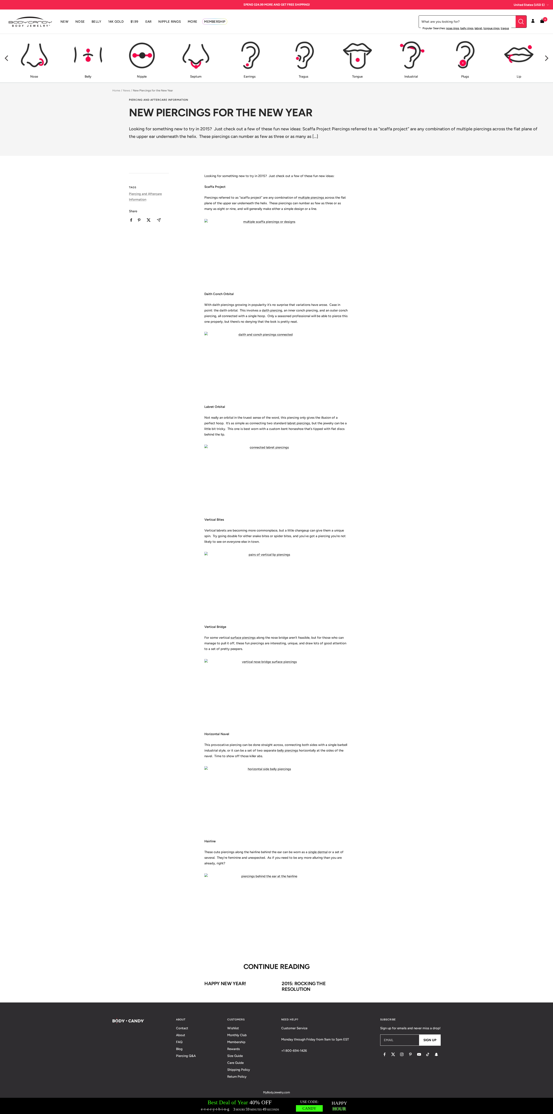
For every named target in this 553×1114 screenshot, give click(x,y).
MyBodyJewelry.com (276, 1092)
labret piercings (298, 423)
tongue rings (491, 28)
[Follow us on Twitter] (393, 1054)
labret (478, 28)
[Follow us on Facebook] (384, 1054)
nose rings (452, 28)
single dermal (317, 852)
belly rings (466, 28)
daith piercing (272, 310)
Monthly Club (237, 1035)
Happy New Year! (225, 983)
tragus (505, 28)
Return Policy (236, 1077)
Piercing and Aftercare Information (158, 99)
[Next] (546, 58)
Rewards (233, 1049)
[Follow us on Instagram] (401, 1054)
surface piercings (243, 638)
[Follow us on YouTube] (419, 1054)
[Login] (533, 21)
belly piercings (287, 750)
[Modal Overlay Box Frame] (276, 1106)
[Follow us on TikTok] (427, 1054)
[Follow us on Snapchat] (436, 1054)
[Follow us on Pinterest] (410, 1054)
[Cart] (542, 22)
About (180, 1035)
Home (116, 90)
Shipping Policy (238, 1070)
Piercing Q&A (186, 1056)
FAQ (179, 1042)
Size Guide (235, 1056)
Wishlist (233, 1028)
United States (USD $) (529, 5)
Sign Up (429, 1040)
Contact (182, 1028)
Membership (236, 1042)
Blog (179, 1049)
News (126, 90)
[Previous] (7, 58)
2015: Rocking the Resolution (304, 986)
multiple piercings (311, 197)
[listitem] (131, 220)
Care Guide (235, 1063)
